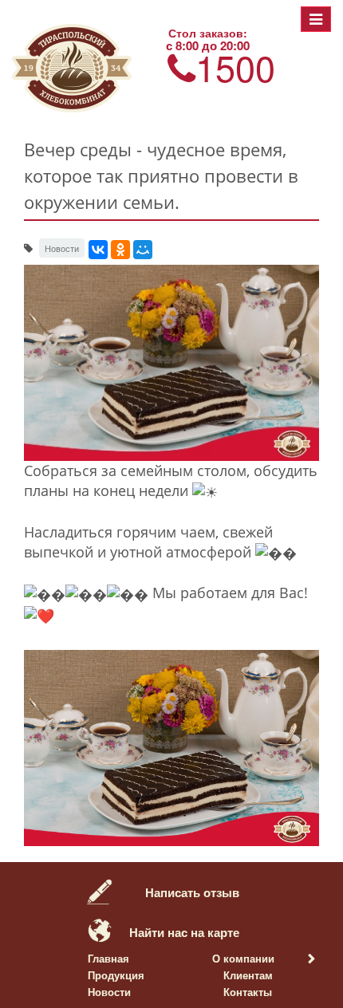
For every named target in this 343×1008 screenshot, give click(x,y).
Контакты (247, 991)
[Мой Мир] (142, 249)
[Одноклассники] (120, 249)
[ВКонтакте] (98, 249)
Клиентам (248, 974)
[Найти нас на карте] (100, 929)
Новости (109, 991)
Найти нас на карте (184, 932)
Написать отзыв (192, 892)
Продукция (116, 974)
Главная (108, 958)
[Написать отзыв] (100, 889)
